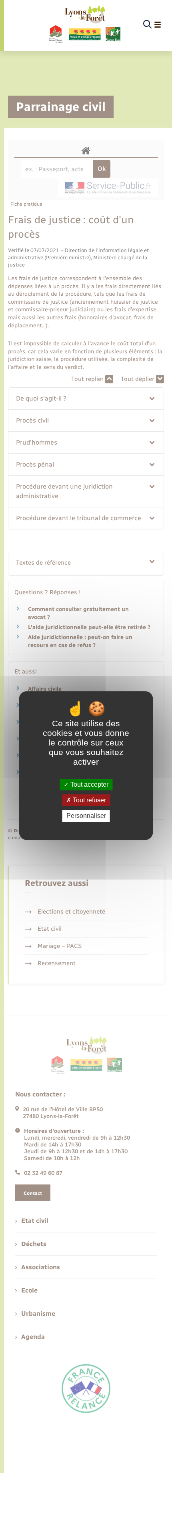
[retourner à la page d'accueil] (84, 25)
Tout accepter (88, 784)
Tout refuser (88, 800)
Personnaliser (86, 816)
